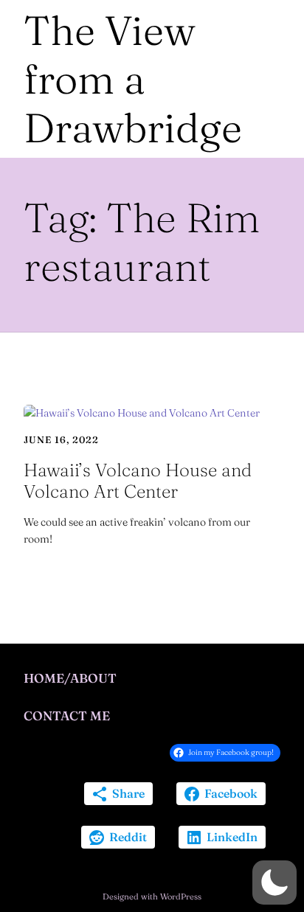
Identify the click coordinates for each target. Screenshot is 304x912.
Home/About (70, 678)
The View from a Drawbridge (133, 79)
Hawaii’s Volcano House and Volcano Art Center (138, 480)
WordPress (180, 896)
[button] (274, 882)
